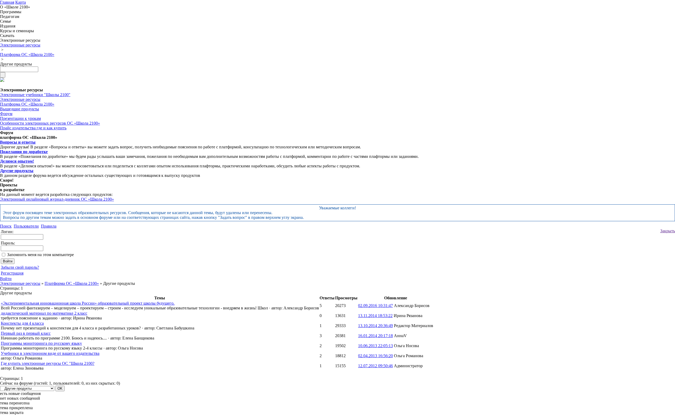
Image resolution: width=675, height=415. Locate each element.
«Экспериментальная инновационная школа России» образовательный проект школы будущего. (88, 303)
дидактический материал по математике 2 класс (44, 313)
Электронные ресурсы (20, 283)
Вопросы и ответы (18, 142)
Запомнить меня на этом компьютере (40, 254)
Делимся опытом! (17, 161)
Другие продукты (16, 170)
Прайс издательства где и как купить (33, 128)
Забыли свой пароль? (20, 267)
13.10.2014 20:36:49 (375, 325)
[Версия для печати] (2, 80)
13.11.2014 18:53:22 (375, 315)
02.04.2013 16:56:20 (375, 355)
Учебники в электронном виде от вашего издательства (50, 353)
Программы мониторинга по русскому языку (41, 343)
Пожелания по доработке (24, 151)
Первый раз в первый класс (26, 333)
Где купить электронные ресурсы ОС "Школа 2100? (47, 363)
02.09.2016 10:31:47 (375, 305)
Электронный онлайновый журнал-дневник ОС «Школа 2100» (57, 199)
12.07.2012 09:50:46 (375, 366)
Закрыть (667, 231)
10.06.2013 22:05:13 (375, 345)
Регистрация (12, 273)
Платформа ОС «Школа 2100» (72, 283)
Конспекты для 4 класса (22, 323)
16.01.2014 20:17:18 (375, 335)
